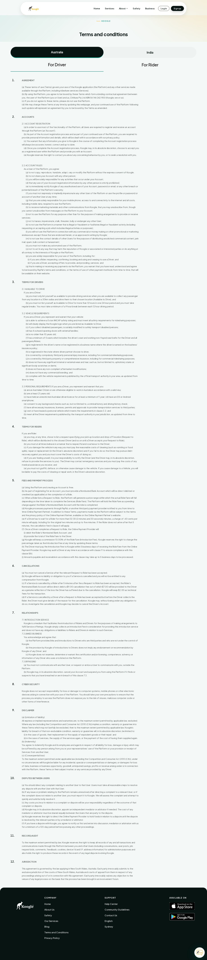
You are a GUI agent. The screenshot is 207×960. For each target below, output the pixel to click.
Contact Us (111, 915)
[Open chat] (199, 952)
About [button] (122, 8)
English (109, 921)
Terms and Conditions (56, 932)
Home (97, 8)
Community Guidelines (117, 909)
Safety (136, 8)
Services (109, 8)
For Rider (150, 64)
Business (150, 8)
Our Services (51, 921)
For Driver (57, 64)
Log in (164, 8)
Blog (46, 926)
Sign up (177, 8)
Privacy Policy (52, 938)
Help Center (111, 903)
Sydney (109, 926)
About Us (49, 909)
